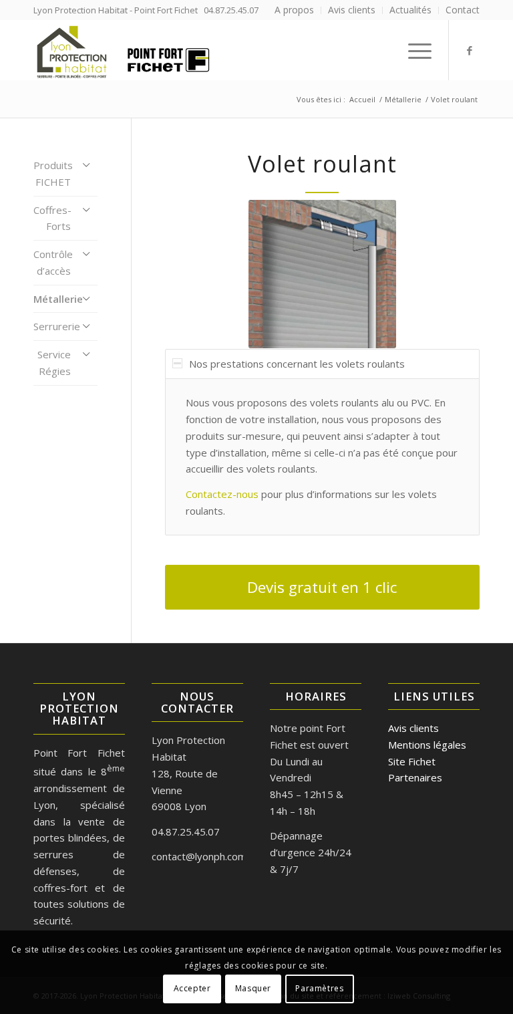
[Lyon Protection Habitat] (122, 50)
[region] (322, 457)
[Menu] (413, 50)
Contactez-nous (222, 494)
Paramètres (319, 988)
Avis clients (413, 728)
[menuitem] (294, 10)
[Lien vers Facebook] (470, 50)
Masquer (253, 988)
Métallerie (58, 298)
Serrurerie (56, 326)
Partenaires (415, 777)
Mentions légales (427, 744)
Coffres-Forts (52, 218)
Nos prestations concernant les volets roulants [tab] (297, 363)
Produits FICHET (53, 173)
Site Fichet (412, 761)
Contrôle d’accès (53, 262)
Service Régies (54, 363)
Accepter (192, 988)
